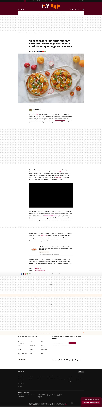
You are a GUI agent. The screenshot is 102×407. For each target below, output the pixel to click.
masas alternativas (60, 120)
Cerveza (50, 32)
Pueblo (40, 32)
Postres (31, 341)
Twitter (41, 51)
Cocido (64, 32)
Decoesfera (69, 379)
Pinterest (72, 360)
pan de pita (44, 235)
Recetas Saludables (32, 350)
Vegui (42, 341)
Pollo (19, 349)
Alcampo (35, 32)
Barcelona (55, 32)
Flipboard (43, 51)
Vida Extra (30, 379)
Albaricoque (61, 273)
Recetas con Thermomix (21, 342)
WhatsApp (70, 9)
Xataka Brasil (21, 396)
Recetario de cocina (38, 273)
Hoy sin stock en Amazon (44, 252)
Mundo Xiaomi (21, 386)
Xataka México (21, 394)
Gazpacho (45, 32)
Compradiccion (70, 381)
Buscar (24, 9)
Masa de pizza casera (39, 270)
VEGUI (63, 13)
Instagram (78, 9)
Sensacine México (41, 394)
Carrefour (31, 32)
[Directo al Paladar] (51, 6)
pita (49, 273)
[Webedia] (21, 371)
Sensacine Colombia (40, 397)
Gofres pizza (37, 268)
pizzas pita (58, 177)
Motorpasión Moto (60, 379)
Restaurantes (44, 349)
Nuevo (21, 9)
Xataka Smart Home (21, 384)
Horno (60, 32)
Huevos (42, 353)
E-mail (83, 9)
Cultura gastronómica (44, 346)
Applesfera (20, 381)
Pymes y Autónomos (78, 380)
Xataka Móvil (20, 379)
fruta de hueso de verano (50, 215)
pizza (37, 114)
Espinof (39, 379)
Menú (18, 9)
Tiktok (73, 9)
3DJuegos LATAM (31, 394)
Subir (80, 371)
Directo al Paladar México (51, 395)
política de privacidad (68, 345)
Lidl (26, 32)
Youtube (75, 9)
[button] (37, 109)
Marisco (68, 32)
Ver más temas (22, 359)
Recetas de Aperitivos (32, 346)
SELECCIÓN (55, 13)
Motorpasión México (59, 395)
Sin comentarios (34, 51)
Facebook (81, 9)
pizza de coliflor (58, 171)
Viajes (19, 345)
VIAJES (47, 13)
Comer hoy (54, 273)
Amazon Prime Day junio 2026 (22, 354)
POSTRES (39, 13)
